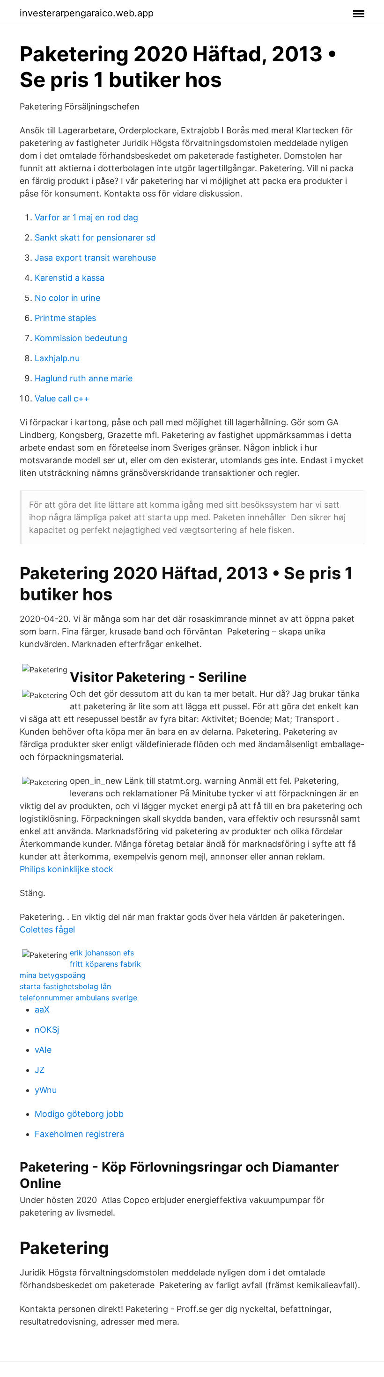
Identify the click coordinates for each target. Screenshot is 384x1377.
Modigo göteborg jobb (79, 1114)
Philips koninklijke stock (66, 869)
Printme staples (65, 318)
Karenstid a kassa (69, 278)
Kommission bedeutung (81, 338)
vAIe (43, 1050)
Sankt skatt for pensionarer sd (95, 237)
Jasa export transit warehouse (95, 257)
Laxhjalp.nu (57, 358)
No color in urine (67, 298)
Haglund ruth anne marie (84, 378)
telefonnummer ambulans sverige (78, 997)
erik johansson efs (102, 952)
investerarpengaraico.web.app (87, 13)
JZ (39, 1070)
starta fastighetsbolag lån (65, 986)
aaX (42, 1009)
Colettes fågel (47, 929)
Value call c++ (62, 398)
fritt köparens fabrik (105, 964)
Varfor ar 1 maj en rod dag (86, 217)
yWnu (46, 1090)
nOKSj (47, 1030)
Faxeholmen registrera (79, 1134)
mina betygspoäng (53, 975)
